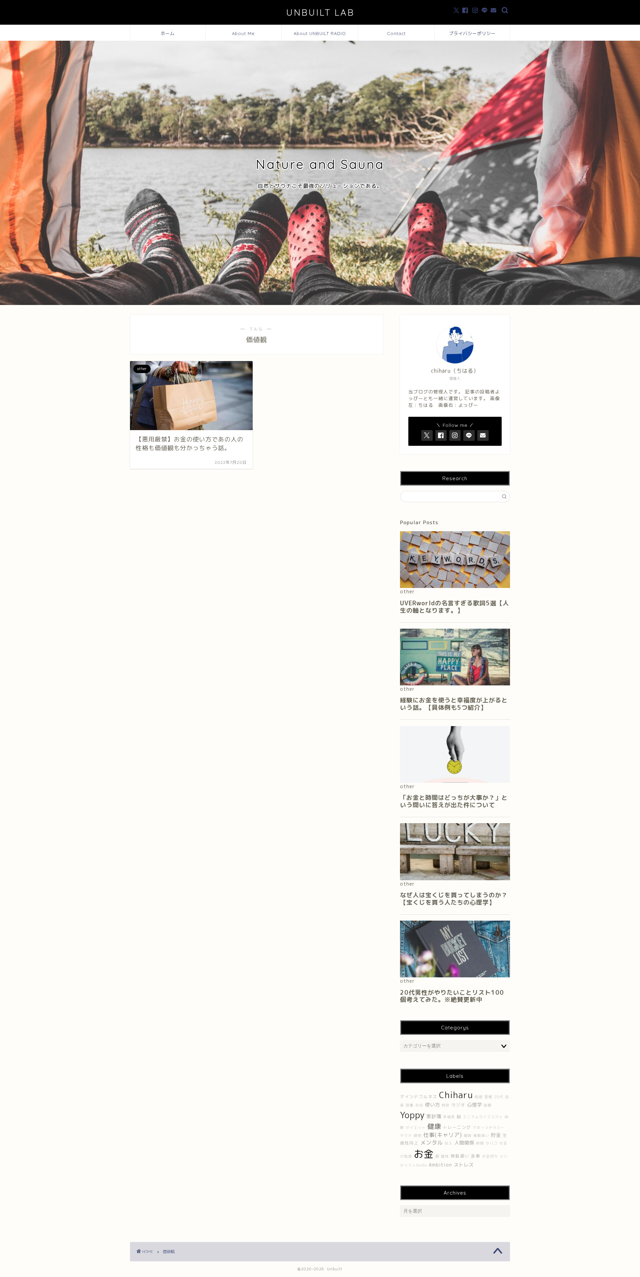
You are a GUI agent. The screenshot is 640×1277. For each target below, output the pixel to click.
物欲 (446, 1105)
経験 (488, 1105)
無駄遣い (460, 1156)
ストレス (464, 1165)
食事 (475, 1156)
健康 (434, 1126)
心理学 (474, 1104)
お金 (424, 1154)
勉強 (479, 1096)
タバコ (492, 1143)
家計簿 (433, 1116)
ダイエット (416, 1127)
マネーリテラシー (489, 1127)
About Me (243, 33)
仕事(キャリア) (442, 1135)
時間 (480, 1143)
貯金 (496, 1135)
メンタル (431, 1142)
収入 (449, 1143)
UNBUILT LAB (320, 12)
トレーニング (457, 1127)
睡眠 (468, 1135)
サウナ (406, 1135)
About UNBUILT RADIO (320, 33)
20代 (498, 1096)
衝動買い (481, 1135)
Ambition (440, 1165)
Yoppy (412, 1115)
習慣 (488, 1096)
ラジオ (458, 1105)
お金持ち (490, 1156)
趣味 (445, 1156)
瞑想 (418, 1135)
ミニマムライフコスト (483, 1116)
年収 (419, 1105)
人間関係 (464, 1143)
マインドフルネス (418, 1096)
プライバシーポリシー (472, 33)
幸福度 (449, 1116)
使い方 (432, 1104)
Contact (396, 33)
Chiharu (456, 1095)
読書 (410, 1105)
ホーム (168, 33)
